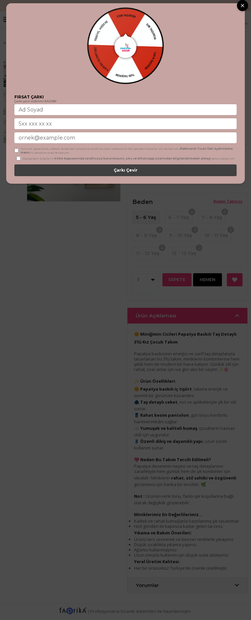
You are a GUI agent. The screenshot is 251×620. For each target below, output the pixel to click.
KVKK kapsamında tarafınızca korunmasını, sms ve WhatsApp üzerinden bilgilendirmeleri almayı (132, 158)
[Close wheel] (242, 5)
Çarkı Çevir (126, 170)
